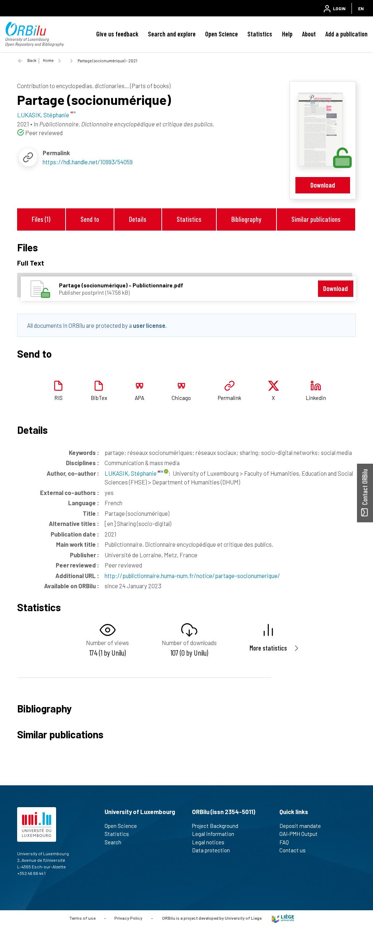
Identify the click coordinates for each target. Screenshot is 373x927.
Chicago (181, 397)
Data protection (211, 850)
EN (361, 8)
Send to (90, 219)
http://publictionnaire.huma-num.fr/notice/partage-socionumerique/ (192, 575)
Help (287, 34)
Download (322, 185)
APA (139, 397)
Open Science (221, 34)
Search (113, 842)
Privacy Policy (128, 917)
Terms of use (82, 917)
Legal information (213, 833)
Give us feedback (117, 34)
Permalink (229, 397)
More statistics (268, 648)
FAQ (284, 842)
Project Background (215, 825)
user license (149, 325)
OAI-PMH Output (298, 833)
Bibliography (246, 219)
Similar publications (316, 219)
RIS (58, 397)
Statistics (259, 34)
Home (48, 60)
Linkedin (316, 397)
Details (137, 219)
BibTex (99, 397)
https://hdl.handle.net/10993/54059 (88, 161)
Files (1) (41, 219)
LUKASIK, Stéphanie (131, 473)
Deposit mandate (300, 825)
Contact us (292, 850)
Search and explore (172, 34)
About (309, 34)
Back (31, 60)
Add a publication (346, 34)
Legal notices (208, 842)
